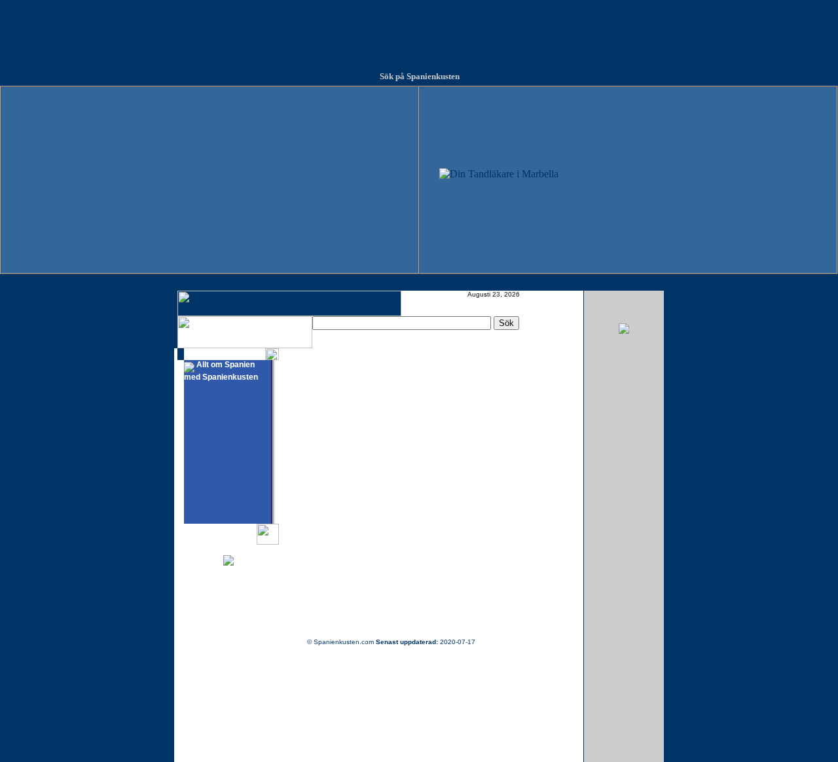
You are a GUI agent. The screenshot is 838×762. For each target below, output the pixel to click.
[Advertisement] (419, 29)
